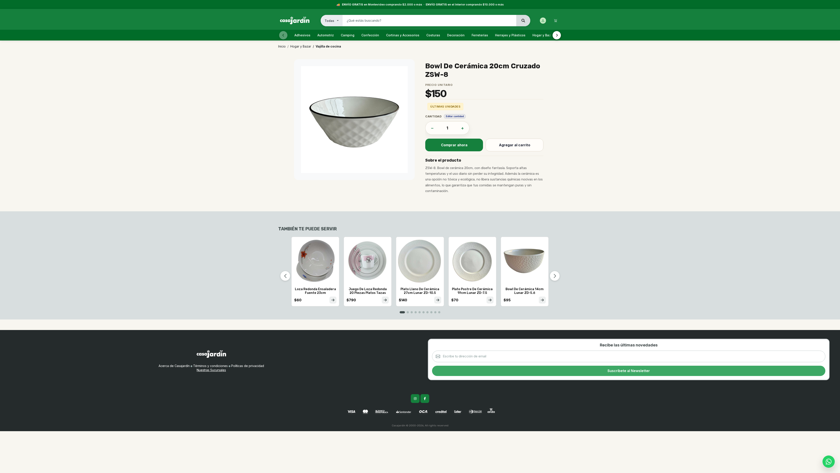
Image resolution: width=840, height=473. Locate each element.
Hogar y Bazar (300, 46)
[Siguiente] (557, 35)
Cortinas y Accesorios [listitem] (402, 35)
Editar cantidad (455, 116)
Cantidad (433, 116)
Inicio (282, 46)
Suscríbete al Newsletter (628, 371)
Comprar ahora (454, 145)
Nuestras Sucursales (211, 370)
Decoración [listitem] (456, 35)
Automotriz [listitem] (325, 35)
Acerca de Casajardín (174, 366)
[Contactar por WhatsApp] (828, 461)
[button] (402, 312)
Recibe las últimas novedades (629, 345)
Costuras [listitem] (433, 35)
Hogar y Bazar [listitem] (543, 35)
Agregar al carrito (514, 145)
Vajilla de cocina (328, 46)
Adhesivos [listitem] (302, 35)
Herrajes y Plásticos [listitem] (510, 35)
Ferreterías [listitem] (480, 35)
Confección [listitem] (370, 35)
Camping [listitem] (347, 35)
